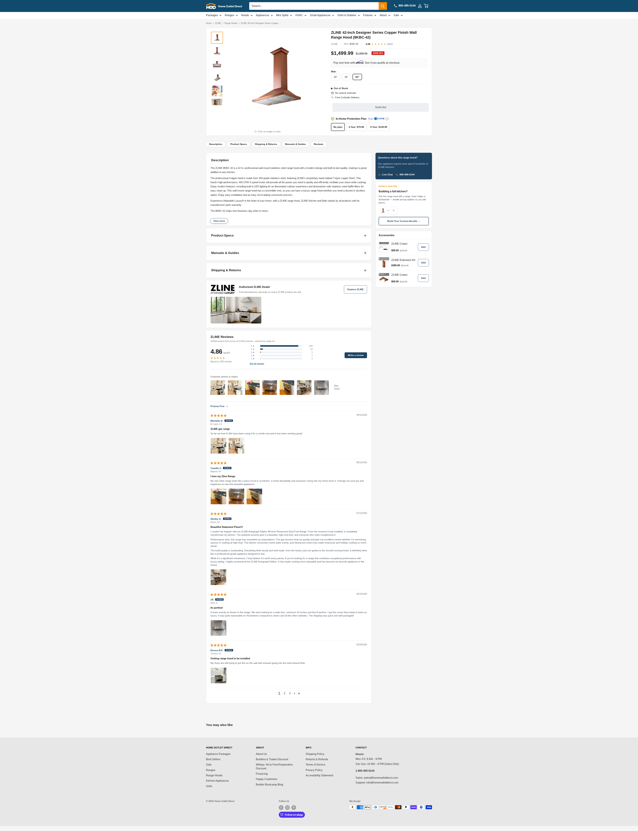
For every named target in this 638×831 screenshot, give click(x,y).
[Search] (383, 6)
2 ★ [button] (253, 355)
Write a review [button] (356, 355)
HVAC (299, 15)
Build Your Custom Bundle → (403, 221)
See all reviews (257, 363)
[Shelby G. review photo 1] (218, 577)
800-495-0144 (407, 174)
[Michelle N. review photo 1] (218, 446)
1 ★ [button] (253, 358)
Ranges (229, 15)
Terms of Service (315, 764)
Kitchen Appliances (217, 780)
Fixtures (368, 15)
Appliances (262, 15)
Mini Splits (282, 15)
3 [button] (290, 693)
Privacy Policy (314, 770)
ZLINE (218, 23)
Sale (396, 15)
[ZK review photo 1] (218, 628)
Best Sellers (213, 759)
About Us (261, 754)
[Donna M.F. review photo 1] (218, 675)
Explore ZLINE (355, 289)
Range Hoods (230, 23)
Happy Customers (266, 779)
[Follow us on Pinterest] (293, 807)
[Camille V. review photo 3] (254, 496)
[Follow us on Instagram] (287, 807)
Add (423, 247)
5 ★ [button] (253, 346)
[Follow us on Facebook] (281, 807)
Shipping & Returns (266, 144)
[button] (294, 693)
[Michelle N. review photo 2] (236, 446)
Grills (209, 786)
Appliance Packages (218, 754)
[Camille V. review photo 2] (236, 496)
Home (209, 23)
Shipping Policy (315, 754)
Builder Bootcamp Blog (269, 784)
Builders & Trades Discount (272, 759)
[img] (218, 415)
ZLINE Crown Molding (399, 245)
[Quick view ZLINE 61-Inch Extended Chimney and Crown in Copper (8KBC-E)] (384, 262)
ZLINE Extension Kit (403, 260)
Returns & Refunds (317, 759)
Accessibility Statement (319, 775)
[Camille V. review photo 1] (218, 496)
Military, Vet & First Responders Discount (274, 766)
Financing (262, 773)
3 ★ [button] (253, 352)
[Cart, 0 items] (428, 6)
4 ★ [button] (253, 349)
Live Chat (387, 174)
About (383, 15)
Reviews (318, 144)
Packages (212, 15)
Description (215, 144)
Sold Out (380, 107)
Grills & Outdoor (346, 15)
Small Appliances (320, 15)
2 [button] (284, 693)
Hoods (245, 15)
